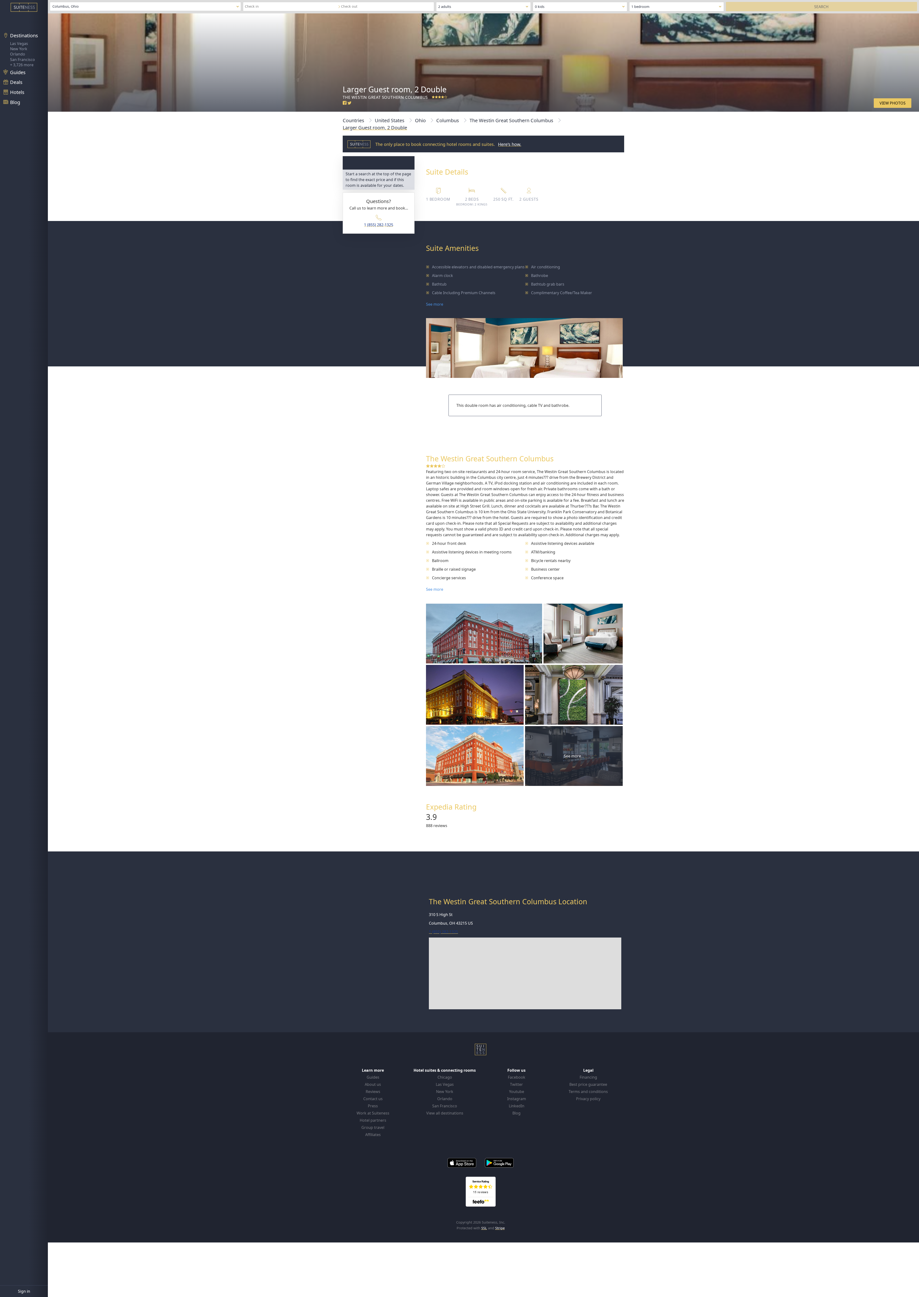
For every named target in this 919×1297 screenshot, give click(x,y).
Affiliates (373, 1134)
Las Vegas (19, 43)
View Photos (893, 103)
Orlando (17, 54)
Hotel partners (373, 1120)
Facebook (516, 1077)
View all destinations (444, 1113)
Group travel (372, 1127)
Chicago (444, 1077)
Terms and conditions (588, 1091)
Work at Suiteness (373, 1113)
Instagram (516, 1098)
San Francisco (22, 59)
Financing (588, 1077)
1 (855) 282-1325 (378, 224)
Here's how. (509, 144)
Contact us (373, 1098)
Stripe (500, 1228)
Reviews (373, 1091)
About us (373, 1084)
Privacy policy (588, 1098)
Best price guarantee (588, 1084)
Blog (516, 1113)
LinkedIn (516, 1106)
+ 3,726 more (22, 64)
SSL (484, 1228)
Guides (373, 1077)
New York (18, 48)
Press (373, 1106)
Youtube (516, 1091)
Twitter (516, 1084)
